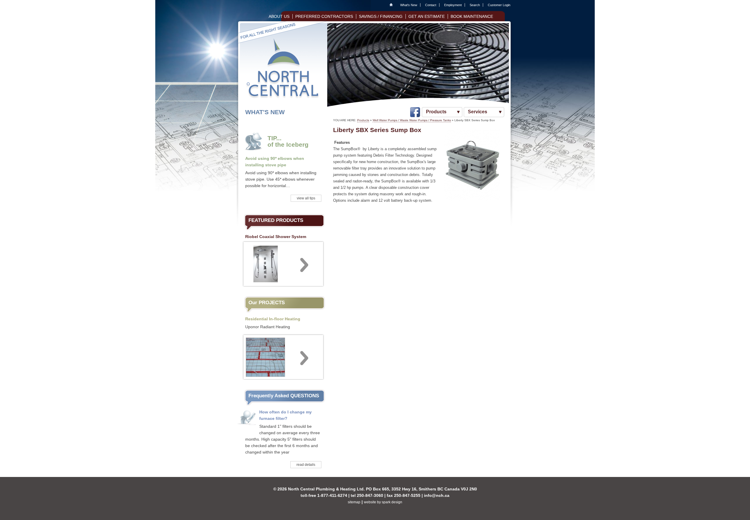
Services (477, 111)
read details (305, 465)
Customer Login (499, 5)
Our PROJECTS (266, 302)
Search (475, 5)
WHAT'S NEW (265, 112)
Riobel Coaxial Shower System (275, 236)
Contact (430, 5)
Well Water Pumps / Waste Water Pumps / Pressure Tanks (412, 120)
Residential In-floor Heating (272, 319)
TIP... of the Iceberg (287, 141)
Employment (453, 5)
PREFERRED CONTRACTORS (324, 16)
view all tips (306, 198)
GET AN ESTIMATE (426, 16)
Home (393, 5)
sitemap (354, 502)
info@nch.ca (436, 495)
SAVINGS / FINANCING (381, 16)
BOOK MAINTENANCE (472, 16)
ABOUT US (279, 16)
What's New (408, 5)
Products (436, 111)
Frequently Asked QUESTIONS (283, 395)
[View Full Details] (283, 263)
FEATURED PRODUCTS (275, 220)
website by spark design (383, 502)
